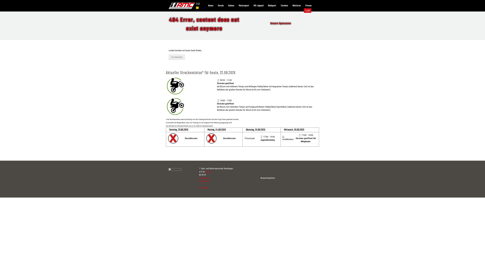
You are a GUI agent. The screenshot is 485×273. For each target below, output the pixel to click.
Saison (231, 5)
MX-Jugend (258, 5)
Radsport (272, 5)
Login (307, 10)
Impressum (204, 178)
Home (210, 5)
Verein (221, 5)
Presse (308, 5)
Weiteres (297, 5)
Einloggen (203, 187)
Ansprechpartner (267, 178)
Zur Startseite (176, 57)
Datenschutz (204, 181)
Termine (284, 5)
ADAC (207, 171)
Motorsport (244, 5)
